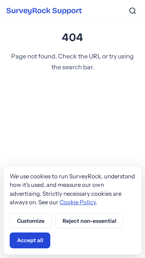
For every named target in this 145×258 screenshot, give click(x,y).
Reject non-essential (89, 220)
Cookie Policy (78, 202)
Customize (30, 220)
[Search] (132, 11)
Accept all (30, 240)
